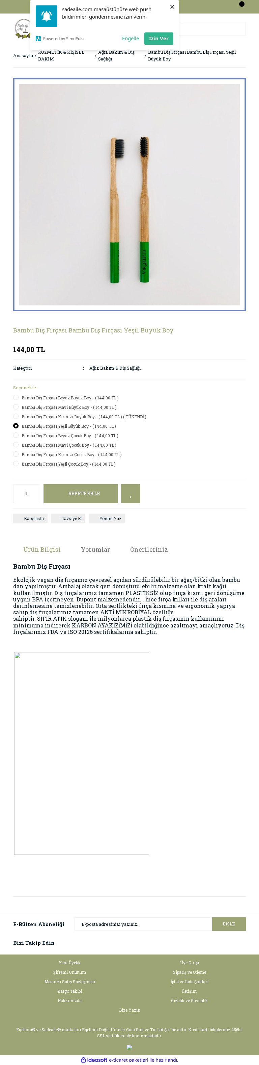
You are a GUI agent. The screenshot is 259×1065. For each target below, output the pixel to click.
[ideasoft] (94, 1060)
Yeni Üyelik (70, 962)
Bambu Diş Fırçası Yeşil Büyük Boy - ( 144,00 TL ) (69, 426)
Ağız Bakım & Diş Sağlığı (115, 368)
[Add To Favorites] (130, 493)
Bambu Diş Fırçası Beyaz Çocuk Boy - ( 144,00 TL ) (70, 435)
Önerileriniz (149, 549)
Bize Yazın (129, 1010)
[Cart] (239, 7)
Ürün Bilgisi (42, 549)
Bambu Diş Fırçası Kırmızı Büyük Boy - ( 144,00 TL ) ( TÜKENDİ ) (84, 416)
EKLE (229, 924)
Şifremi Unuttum (69, 972)
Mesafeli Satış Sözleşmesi (70, 981)
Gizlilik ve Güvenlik (189, 1000)
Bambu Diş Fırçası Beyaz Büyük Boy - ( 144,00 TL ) (70, 397)
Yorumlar (95, 549)
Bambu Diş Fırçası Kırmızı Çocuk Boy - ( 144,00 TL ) (72, 454)
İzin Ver (159, 38)
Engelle (130, 38)
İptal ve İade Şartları (189, 981)
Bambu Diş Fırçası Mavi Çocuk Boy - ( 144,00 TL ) (69, 445)
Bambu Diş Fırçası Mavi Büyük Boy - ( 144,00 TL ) (69, 407)
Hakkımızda (70, 1000)
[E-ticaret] (128, 1060)
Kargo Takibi (69, 991)
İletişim (189, 991)
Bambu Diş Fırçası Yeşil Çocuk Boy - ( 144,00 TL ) (69, 464)
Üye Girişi (189, 962)
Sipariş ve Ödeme (189, 972)
